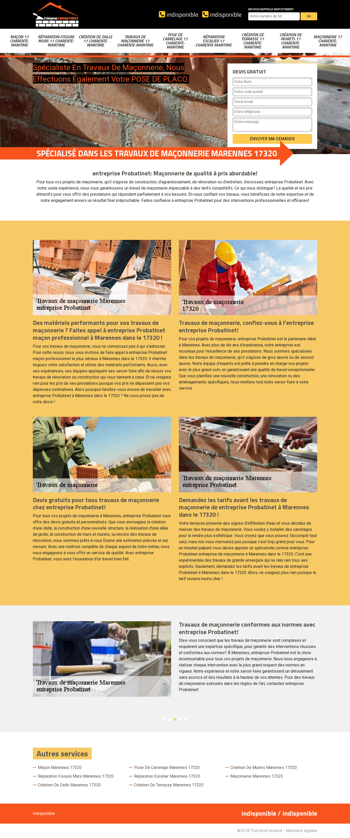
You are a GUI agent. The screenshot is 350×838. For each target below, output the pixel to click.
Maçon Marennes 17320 (59, 767)
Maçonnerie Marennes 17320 (256, 776)
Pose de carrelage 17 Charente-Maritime (175, 41)
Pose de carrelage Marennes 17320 (167, 767)
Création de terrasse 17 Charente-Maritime (252, 41)
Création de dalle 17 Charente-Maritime (95, 41)
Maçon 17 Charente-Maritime (19, 41)
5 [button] (185, 719)
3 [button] (175, 719)
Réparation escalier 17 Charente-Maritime (213, 41)
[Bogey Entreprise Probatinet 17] (56, 14)
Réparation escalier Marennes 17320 (167, 776)
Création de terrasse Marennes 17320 (168, 785)
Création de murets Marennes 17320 (263, 767)
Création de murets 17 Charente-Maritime (291, 41)
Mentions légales (301, 830)
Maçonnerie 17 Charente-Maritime (328, 41)
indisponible (181, 14)
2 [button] (170, 719)
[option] (175, 659)
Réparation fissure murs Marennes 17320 (76, 776)
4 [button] (180, 719)
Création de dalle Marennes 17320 (69, 785)
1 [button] (164, 719)
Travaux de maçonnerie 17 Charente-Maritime (135, 41)
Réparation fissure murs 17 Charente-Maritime (56, 41)
